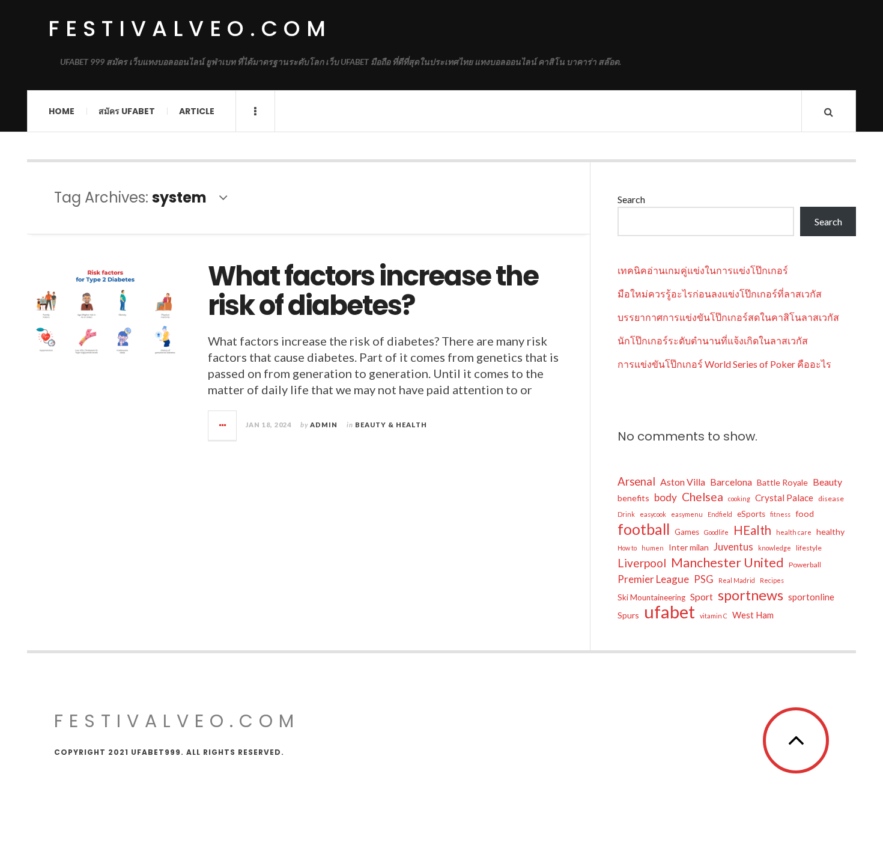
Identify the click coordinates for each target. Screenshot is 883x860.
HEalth (752, 530)
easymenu (687, 514)
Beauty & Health (391, 424)
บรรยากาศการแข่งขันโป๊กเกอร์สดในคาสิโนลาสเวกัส (728, 317)
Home (61, 111)
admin (324, 424)
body (665, 497)
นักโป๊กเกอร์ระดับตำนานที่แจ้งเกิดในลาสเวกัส (712, 340)
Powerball (805, 564)
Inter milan (689, 547)
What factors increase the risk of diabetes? (373, 291)
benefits (633, 498)
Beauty (827, 481)
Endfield (720, 514)
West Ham (753, 614)
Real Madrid (736, 580)
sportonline (811, 596)
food (804, 513)
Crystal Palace (784, 497)
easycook (653, 514)
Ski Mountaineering (651, 597)
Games (687, 532)
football (643, 529)
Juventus (733, 547)
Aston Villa (682, 481)
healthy (830, 531)
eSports (751, 514)
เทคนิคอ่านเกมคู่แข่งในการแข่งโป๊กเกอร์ (702, 270)
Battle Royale (782, 482)
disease (831, 498)
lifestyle (809, 547)
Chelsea (702, 497)
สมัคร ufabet (127, 111)
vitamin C (713, 616)
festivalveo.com (190, 28)
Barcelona (731, 481)
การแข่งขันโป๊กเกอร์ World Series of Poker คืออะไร (724, 364)
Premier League (653, 579)
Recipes (772, 580)
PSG (704, 579)
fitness (780, 514)
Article (196, 111)
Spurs (628, 615)
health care (794, 532)
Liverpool (641, 563)
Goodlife (716, 532)
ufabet (669, 612)
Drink (626, 514)
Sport (701, 596)
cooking (739, 498)
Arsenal (636, 481)
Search (631, 199)
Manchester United (727, 562)
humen (653, 548)
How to (627, 548)
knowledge (774, 548)
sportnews (750, 595)
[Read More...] (222, 425)
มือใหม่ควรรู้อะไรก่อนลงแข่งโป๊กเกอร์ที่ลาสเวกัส (719, 293)
